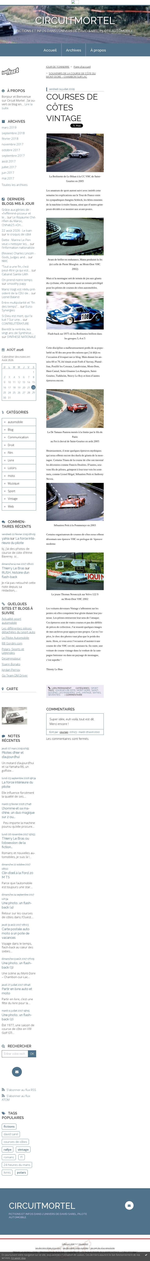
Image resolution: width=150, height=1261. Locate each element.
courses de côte (65, 690)
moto (11, 476)
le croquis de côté (19, 234)
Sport (11, 491)
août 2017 (9, 161)
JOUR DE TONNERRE (57, 66)
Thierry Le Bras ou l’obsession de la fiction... (15, 842)
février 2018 (10, 138)
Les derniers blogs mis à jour (48, 1248)
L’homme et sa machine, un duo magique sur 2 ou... (18, 812)
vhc (78, 692)
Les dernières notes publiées (75, 1248)
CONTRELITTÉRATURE (15, 323)
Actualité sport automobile (11, 621)
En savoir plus (18, 1258)
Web (11, 506)
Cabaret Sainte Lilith (15, 274)
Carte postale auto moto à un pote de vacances (15, 933)
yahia (5, 538)
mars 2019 (9, 127)
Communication (18, 437)
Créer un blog (68, 1244)
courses (64, 732)
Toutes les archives (15, 185)
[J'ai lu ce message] (146, 1254)
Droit (11, 445)
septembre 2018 (13, 133)
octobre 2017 (11, 150)
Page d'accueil (82, 66)
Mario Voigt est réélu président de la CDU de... (19, 291)
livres (7, 1172)
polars (21, 1172)
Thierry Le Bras (13, 568)
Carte (12, 689)
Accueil (50, 50)
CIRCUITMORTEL (75, 20)
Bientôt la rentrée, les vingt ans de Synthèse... (18, 331)
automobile (15, 422)
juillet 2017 (9, 167)
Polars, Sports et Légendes (13, 651)
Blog (10, 429)
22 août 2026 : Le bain (17, 230)
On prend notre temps (17, 280)
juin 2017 (8, 173)
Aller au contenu (13, 8)
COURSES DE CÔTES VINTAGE (72, 107)
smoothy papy (16, 283)
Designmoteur (11, 658)
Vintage (13, 498)
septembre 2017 (13, 156)
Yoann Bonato (11, 664)
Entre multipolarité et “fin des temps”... (18, 304)
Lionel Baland (10, 297)
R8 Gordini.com (12, 643)
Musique (13, 483)
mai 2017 (8, 178)
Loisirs (12, 468)
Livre (11, 460)
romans (9, 1157)
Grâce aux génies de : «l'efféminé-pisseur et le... (16, 213)
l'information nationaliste (18, 247)
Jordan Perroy (11, 670)
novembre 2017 (12, 144)
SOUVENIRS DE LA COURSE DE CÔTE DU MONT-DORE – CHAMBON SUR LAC (71, 75)
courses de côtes (15, 1142)
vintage (23, 1149)
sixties (97, 692)
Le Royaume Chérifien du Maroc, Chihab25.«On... (19, 221)
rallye (8, 1149)
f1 (21, 1157)
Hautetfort (83, 1244)
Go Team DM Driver (15, 675)
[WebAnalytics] (75, 2)
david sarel (11, 1134)
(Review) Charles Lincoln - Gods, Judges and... (19, 255)
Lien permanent (61, 688)
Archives (73, 50)
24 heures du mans (17, 1165)
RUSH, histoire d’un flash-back (15, 575)
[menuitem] (50, 49)
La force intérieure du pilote (18, 540)
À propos (98, 50)
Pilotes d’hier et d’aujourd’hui (13, 755)
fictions (9, 1126)
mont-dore (83, 690)
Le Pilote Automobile (15, 638)
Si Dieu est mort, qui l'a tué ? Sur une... (17, 318)
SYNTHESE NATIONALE (21, 337)
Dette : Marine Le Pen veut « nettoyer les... (16, 242)
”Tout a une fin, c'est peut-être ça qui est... (16, 268)
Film (10, 453)
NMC (5, 261)
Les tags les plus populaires (102, 1248)
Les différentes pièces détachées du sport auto (18, 630)
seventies (54, 694)
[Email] (17, 1072)
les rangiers (67, 692)
